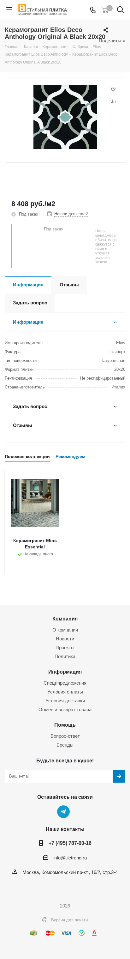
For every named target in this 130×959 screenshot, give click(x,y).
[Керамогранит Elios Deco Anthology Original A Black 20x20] (65, 117)
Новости (65, 638)
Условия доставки (65, 700)
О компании (65, 629)
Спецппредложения (65, 683)
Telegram (63, 811)
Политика (65, 656)
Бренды (65, 745)
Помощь (65, 725)
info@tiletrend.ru (70, 857)
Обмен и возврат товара (65, 709)
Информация (65, 672)
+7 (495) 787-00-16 (70, 843)
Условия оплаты (65, 691)
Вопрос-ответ (65, 736)
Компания (65, 618)
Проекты (65, 647)
